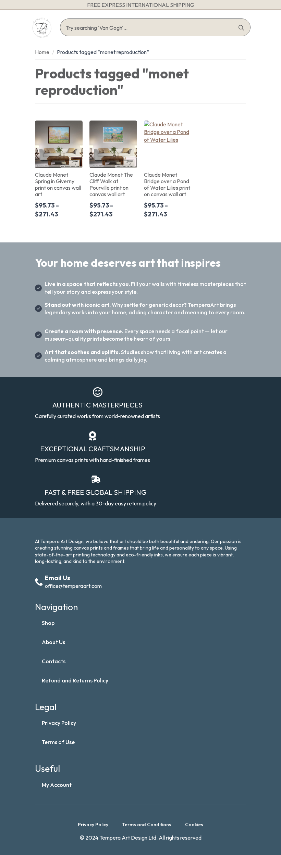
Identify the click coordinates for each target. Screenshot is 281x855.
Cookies (194, 824)
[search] (241, 28)
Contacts (53, 661)
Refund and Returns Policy (75, 680)
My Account (57, 784)
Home (42, 52)
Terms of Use (58, 742)
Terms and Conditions (146, 824)
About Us (53, 642)
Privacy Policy (59, 722)
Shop (48, 622)
